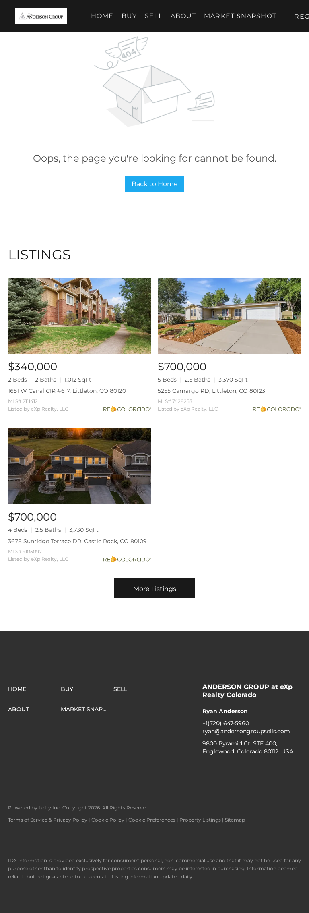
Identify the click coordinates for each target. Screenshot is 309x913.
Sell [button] (153, 16)
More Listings (154, 589)
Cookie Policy (107, 820)
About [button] (183, 16)
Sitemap (235, 820)
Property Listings (200, 820)
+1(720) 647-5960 (225, 723)
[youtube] (257, 770)
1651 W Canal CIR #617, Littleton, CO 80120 (67, 390)
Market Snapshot (240, 16)
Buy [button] (129, 16)
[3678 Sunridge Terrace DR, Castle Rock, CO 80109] (79, 466)
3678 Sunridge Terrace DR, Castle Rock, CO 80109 (77, 541)
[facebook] (208, 770)
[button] (40, 16)
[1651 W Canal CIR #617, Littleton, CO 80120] (79, 316)
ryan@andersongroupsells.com (246, 731)
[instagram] (241, 770)
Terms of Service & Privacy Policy (47, 820)
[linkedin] (224, 770)
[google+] (273, 770)
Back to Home (155, 184)
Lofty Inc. (50, 808)
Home (102, 16)
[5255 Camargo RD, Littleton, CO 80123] (229, 316)
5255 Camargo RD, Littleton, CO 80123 (211, 390)
